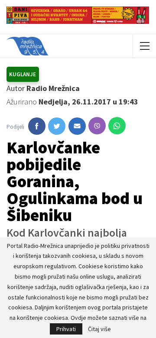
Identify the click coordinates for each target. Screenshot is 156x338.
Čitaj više (99, 329)
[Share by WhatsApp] (117, 125)
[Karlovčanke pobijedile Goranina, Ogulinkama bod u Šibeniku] (37, 126)
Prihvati (66, 329)
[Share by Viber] (97, 125)
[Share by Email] (77, 126)
